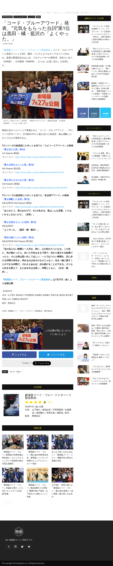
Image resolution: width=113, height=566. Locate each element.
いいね (82, 109)
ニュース (31, 17)
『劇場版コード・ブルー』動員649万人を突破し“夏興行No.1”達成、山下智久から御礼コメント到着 (37, 491)
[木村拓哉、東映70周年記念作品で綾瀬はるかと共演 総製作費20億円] (83, 168)
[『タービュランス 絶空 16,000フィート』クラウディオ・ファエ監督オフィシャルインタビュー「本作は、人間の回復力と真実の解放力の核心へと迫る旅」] (83, 29)
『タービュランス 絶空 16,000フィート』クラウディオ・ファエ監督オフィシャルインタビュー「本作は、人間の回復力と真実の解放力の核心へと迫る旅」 (101, 34)
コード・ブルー (15, 372)
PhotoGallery (15, 12)
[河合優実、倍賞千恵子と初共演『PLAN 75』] (83, 180)
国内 (38, 17)
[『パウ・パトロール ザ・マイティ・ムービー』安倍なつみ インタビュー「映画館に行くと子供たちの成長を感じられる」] (83, 256)
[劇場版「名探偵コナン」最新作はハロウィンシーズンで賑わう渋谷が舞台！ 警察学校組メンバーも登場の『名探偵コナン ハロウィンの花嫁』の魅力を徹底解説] (83, 86)
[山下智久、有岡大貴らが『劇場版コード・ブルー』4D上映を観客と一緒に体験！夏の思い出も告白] (62, 475)
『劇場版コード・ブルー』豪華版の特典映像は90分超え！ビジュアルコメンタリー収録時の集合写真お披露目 (12, 458)
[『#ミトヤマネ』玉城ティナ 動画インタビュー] (83, 345)
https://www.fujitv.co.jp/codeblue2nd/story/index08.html (41, 187)
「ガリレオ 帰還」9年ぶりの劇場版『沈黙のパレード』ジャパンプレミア (101, 156)
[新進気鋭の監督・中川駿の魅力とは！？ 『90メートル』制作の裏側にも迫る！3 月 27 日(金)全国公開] (83, 69)
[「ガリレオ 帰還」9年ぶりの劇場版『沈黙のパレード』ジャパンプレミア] (83, 156)
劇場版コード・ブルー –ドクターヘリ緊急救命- (27, 50)
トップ (4, 12)
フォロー (94, 109)
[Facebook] (8, 547)
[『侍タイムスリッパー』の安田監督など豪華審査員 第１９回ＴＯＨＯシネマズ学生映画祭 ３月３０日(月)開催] (83, 51)
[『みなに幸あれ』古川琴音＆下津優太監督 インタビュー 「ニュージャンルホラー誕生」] (83, 241)
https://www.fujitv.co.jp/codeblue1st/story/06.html (38, 157)
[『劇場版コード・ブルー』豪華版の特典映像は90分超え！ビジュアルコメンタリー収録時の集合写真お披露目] (13, 442)
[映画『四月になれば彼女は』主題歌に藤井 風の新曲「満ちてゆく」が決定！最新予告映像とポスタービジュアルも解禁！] (83, 328)
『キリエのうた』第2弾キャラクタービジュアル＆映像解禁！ (101, 369)
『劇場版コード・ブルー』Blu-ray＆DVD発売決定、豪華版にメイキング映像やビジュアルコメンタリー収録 (37, 458)
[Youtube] (29, 547)
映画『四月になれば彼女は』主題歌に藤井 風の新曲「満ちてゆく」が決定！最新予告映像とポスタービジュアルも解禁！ (101, 330)
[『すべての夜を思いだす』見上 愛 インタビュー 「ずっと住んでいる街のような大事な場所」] (83, 227)
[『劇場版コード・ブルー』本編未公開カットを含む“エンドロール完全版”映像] (13, 475)
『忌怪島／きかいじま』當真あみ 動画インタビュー (101, 357)
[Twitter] (22, 547)
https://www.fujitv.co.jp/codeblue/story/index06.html (39, 206)
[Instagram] (15, 546)
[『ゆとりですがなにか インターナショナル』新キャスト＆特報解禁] (83, 381)
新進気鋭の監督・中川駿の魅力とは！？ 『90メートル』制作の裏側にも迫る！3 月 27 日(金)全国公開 (101, 71)
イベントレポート (20, 17)
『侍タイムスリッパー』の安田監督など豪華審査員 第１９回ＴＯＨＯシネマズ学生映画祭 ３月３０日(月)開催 (101, 54)
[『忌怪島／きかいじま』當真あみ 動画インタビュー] (83, 357)
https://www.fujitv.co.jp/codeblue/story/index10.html (39, 172)
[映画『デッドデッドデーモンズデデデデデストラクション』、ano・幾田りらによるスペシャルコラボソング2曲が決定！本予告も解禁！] (83, 308)
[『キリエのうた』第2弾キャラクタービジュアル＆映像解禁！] (83, 369)
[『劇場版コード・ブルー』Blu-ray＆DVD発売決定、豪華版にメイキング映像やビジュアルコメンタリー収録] (37, 442)
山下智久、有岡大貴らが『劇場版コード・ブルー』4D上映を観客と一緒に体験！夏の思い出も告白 (62, 491)
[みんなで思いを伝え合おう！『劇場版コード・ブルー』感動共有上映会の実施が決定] (62, 442)
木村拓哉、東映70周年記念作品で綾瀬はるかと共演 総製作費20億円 (101, 167)
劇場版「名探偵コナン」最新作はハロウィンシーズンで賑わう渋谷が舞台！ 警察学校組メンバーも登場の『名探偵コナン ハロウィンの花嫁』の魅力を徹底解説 (101, 91)
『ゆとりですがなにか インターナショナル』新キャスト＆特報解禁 (101, 381)
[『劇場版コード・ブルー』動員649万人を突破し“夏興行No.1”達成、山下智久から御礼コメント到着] (37, 475)
